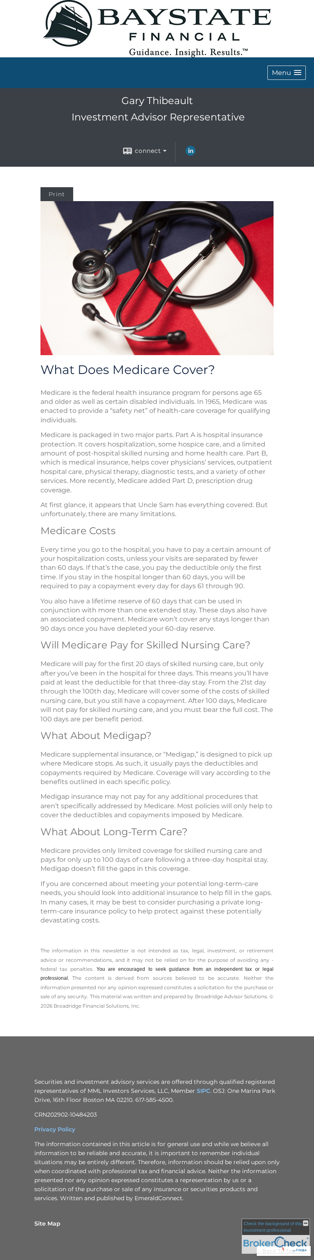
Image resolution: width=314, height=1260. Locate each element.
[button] (286, 73)
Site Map (47, 1223)
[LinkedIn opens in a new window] (190, 153)
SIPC (203, 1091)
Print (57, 194)
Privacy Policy (54, 1129)
